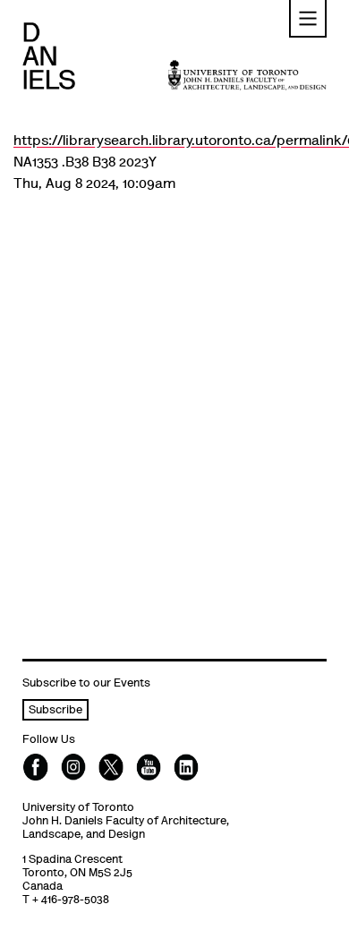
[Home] (48, 56)
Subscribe (55, 711)
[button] (308, 19)
